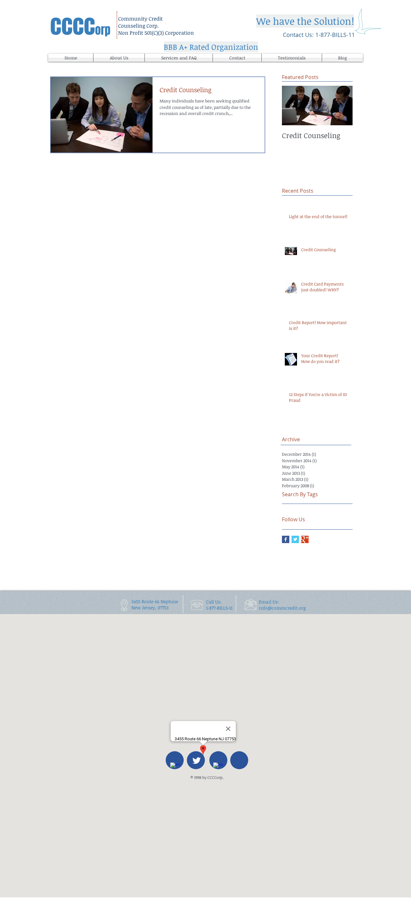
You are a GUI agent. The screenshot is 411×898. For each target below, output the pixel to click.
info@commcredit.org (282, 608)
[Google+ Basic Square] (305, 539)
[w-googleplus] (218, 767)
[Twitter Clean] (196, 760)
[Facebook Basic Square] (285, 539)
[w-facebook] (175, 767)
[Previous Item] (292, 106)
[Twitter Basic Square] (295, 539)
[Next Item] (342, 106)
